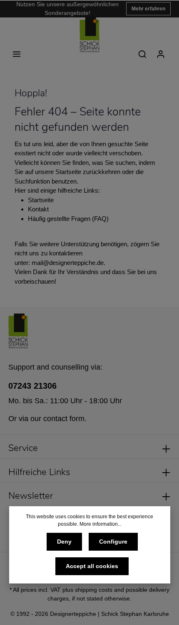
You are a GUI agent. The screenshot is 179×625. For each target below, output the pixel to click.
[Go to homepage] (89, 34)
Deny (64, 541)
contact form (64, 418)
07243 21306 (32, 385)
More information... (101, 524)
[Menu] (16, 54)
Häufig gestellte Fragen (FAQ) (68, 218)
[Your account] (160, 54)
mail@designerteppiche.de (68, 262)
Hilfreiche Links (39, 472)
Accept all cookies (92, 566)
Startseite (41, 199)
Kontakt (38, 209)
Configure (113, 541)
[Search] (142, 54)
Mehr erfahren (148, 9)
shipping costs (93, 589)
